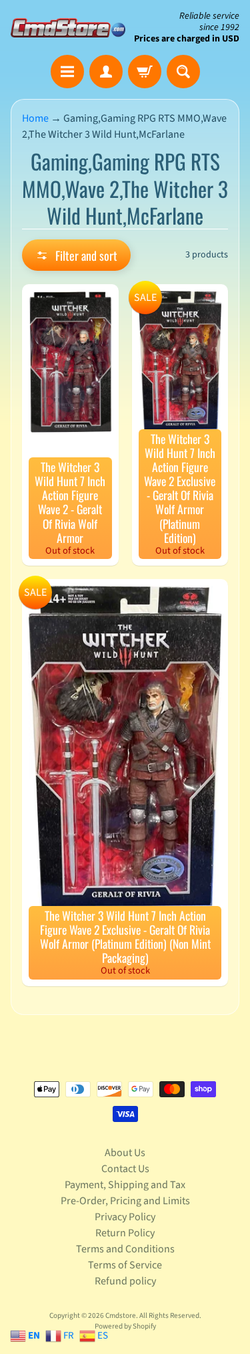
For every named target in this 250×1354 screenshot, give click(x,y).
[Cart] (144, 71)
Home (35, 118)
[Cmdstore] (68, 27)
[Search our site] (183, 71)
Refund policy (125, 1281)
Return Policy (125, 1233)
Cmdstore (120, 1316)
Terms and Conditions (125, 1249)
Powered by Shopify (125, 1326)
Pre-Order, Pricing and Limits (125, 1201)
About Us (125, 1152)
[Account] (106, 71)
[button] (76, 255)
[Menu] (67, 71)
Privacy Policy (125, 1217)
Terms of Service (125, 1265)
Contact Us (125, 1168)
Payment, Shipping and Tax (125, 1184)
